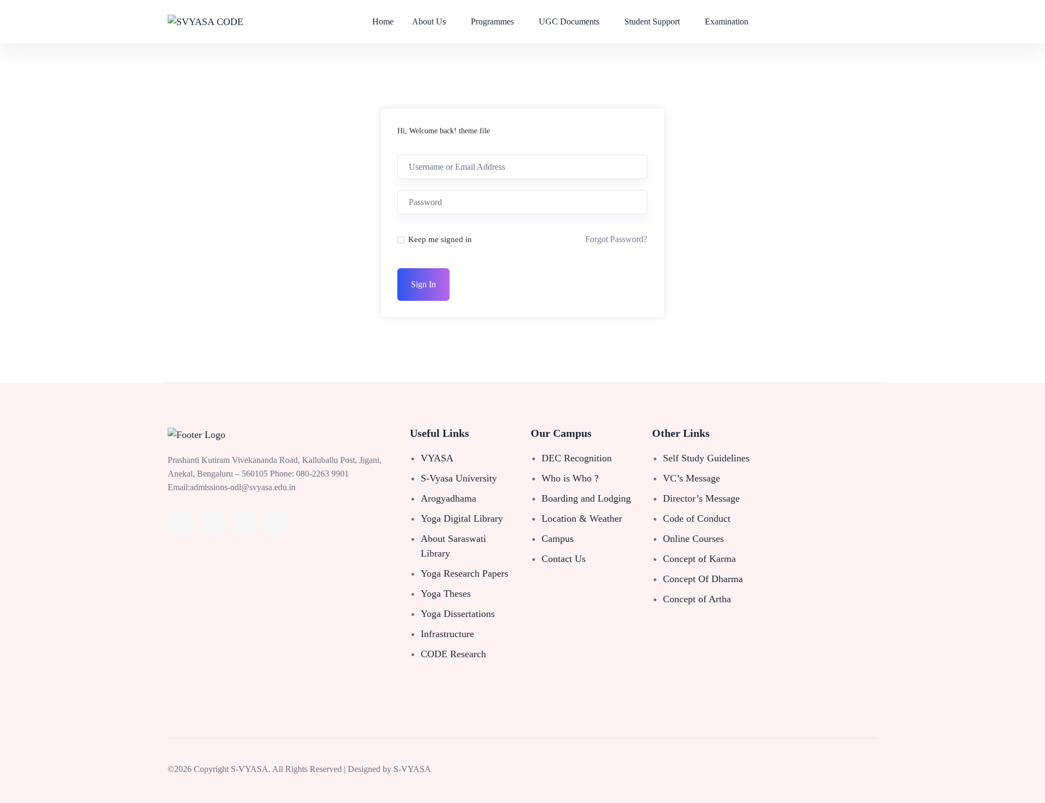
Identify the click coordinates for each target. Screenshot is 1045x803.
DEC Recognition (577, 458)
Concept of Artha (697, 599)
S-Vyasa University (459, 478)
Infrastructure (447, 633)
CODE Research (453, 653)
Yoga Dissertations (458, 613)
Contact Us (564, 558)
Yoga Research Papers (464, 573)
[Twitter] (212, 523)
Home (383, 21)
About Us (429, 21)
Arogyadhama (448, 498)
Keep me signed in (440, 239)
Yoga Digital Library (462, 518)
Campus (558, 538)
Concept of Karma (699, 558)
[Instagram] (275, 523)
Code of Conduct (696, 518)
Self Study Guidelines (706, 458)
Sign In (423, 284)
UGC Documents (569, 21)
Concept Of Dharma (703, 578)
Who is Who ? (570, 478)
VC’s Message (691, 478)
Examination (726, 21)
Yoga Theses (446, 593)
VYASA (437, 458)
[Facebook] (181, 523)
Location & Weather (582, 518)
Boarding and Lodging (586, 498)
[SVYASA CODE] (205, 21)
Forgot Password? (616, 239)
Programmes (492, 21)
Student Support (652, 21)
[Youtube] (244, 523)
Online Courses (693, 538)
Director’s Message (701, 498)
